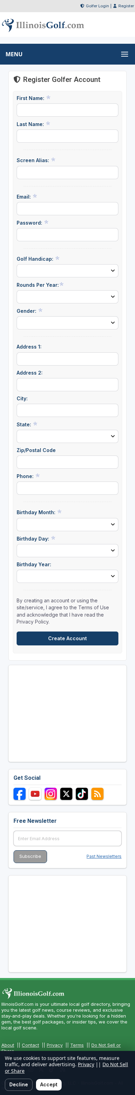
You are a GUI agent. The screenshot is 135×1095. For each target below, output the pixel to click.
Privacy (55, 1045)
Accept (48, 1084)
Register (126, 5)
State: (25, 424)
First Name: (31, 98)
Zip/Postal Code (36, 450)
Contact (30, 1045)
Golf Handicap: (36, 259)
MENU (14, 54)
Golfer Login (97, 5)
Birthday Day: (34, 539)
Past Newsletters (104, 856)
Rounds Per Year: (38, 285)
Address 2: (30, 373)
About (7, 1045)
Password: (30, 223)
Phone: (26, 476)
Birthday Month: (37, 512)
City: (22, 398)
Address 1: (29, 347)
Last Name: (31, 124)
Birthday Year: (34, 564)
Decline (18, 1084)
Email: (24, 197)
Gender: (27, 311)
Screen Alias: (34, 160)
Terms (77, 1045)
